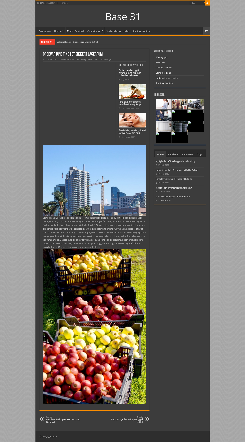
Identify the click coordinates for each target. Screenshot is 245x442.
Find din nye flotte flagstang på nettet (127, 419)
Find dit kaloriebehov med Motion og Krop (130, 103)
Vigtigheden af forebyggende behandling (176, 161)
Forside (64, 3)
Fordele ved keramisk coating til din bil (174, 179)
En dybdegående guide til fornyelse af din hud (132, 131)
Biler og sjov (45, 31)
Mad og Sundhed (75, 31)
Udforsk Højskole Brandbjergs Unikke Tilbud (77, 42)
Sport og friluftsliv (141, 31)
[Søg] (207, 3)
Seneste (160, 154)
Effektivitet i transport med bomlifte (173, 196)
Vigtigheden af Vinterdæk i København (174, 188)
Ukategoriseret (86, 59)
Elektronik (59, 31)
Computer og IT (95, 31)
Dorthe (49, 59)
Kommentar (187, 154)
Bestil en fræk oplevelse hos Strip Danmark (63, 419)
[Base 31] (122, 16)
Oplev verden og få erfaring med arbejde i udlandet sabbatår (130, 73)
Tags (199, 154)
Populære (173, 154)
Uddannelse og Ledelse (117, 31)
